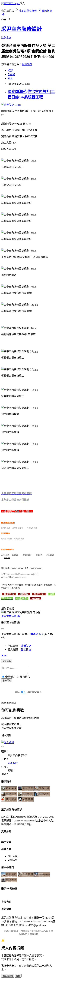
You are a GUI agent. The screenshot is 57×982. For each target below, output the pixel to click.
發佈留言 (7, 680)
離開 (18, 976)
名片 (10, 78)
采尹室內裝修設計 (21, 29)
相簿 (10, 70)
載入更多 (7, 661)
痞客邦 (34, 634)
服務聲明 (34, 934)
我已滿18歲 (8, 976)
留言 (41, 634)
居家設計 (27, 64)
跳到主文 (6, 37)
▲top (4, 655)
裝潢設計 (26, 645)
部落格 (11, 74)
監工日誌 (26, 649)
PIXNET (14, 931)
